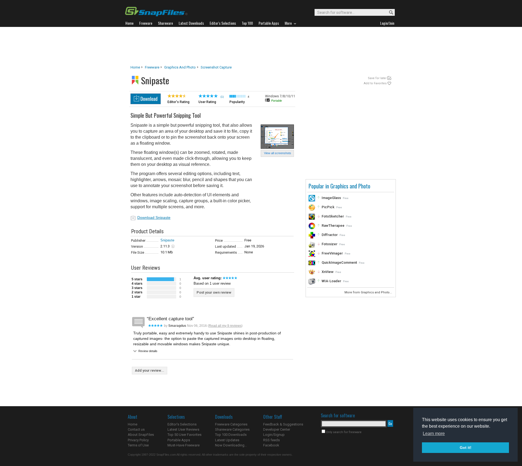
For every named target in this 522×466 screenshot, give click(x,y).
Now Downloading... (231, 445)
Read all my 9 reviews (225, 326)
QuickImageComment (339, 262)
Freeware (152, 67)
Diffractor (330, 235)
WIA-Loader (331, 281)
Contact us (136, 429)
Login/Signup (274, 435)
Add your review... (149, 370)
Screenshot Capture (216, 67)
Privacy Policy (138, 440)
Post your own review (214, 292)
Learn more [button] (434, 433)
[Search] (388, 12)
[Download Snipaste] (145, 102)
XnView (328, 272)
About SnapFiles (141, 435)
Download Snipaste (153, 217)
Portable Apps (178, 440)
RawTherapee (333, 225)
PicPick (328, 207)
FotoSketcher (333, 216)
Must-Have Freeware (183, 445)
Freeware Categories (231, 424)
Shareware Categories (232, 429)
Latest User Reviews (183, 429)
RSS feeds (271, 440)
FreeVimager (332, 253)
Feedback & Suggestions (283, 424)
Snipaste (167, 240)
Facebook (271, 445)
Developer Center (276, 429)
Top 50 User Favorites (184, 435)
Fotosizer (329, 244)
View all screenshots (277, 153)
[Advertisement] (261, 46)
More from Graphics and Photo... (368, 292)
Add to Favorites (375, 83)
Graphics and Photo (180, 67)
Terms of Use (138, 445)
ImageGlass (331, 198)
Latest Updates (227, 440)
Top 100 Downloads (231, 435)
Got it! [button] (465, 447)
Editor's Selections (182, 424)
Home (135, 67)
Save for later (377, 78)
